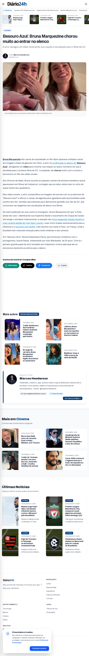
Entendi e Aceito (39, 648)
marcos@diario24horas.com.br (34, 394)
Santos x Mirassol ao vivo (68, 10)
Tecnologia (7, 609)
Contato (49, 598)
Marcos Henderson (21, 55)
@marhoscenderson (48, 389)
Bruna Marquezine (29, 314)
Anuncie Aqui (51, 587)
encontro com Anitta (25, 227)
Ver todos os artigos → (73, 398)
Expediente (50, 591)
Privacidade (50, 612)
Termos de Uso (52, 609)
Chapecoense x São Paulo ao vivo (48, 10)
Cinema (7, 30)
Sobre (48, 584)
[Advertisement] (44, 136)
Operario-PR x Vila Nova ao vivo (24, 10)
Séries (5, 620)
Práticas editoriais (53, 595)
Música (5, 612)
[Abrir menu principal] (3, 4)
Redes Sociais (57, 394)
